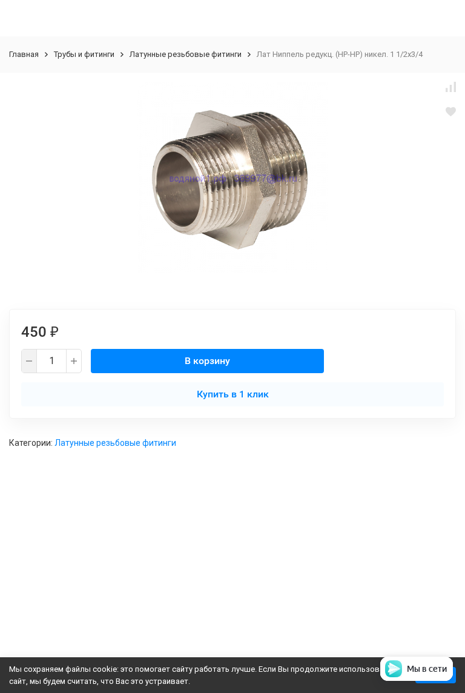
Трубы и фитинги (84, 54)
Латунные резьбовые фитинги (186, 54)
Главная (24, 54)
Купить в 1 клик (233, 394)
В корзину (207, 360)
